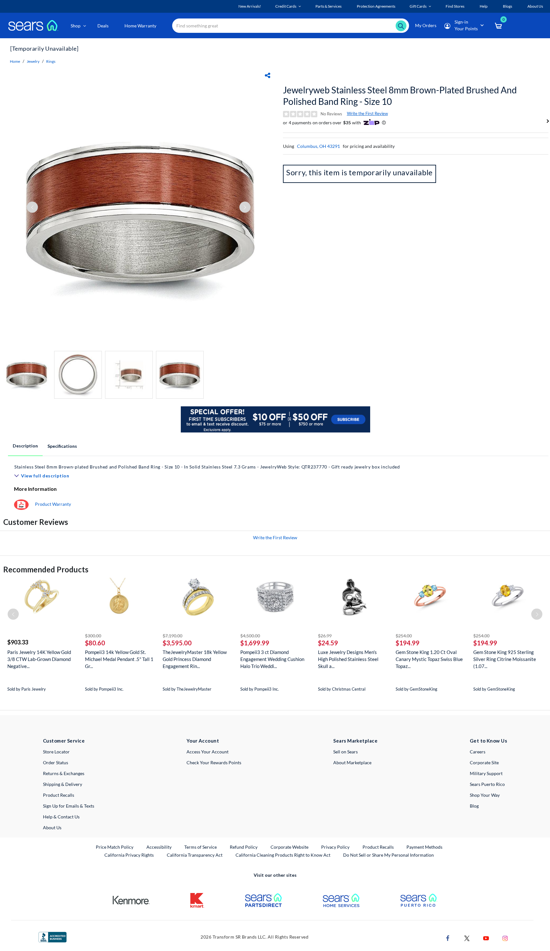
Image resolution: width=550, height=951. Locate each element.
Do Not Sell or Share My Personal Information (388, 855)
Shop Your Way (485, 795)
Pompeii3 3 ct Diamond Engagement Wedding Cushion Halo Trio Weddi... (272, 659)
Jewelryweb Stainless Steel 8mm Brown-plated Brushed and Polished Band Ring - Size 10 (400, 95)
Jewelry (33, 61)
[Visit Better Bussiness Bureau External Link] (53, 936)
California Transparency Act (194, 855)
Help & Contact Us (61, 816)
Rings (50, 61)
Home (15, 61)
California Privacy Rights (129, 855)
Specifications (62, 446)
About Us (52, 827)
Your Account (203, 741)
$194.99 (408, 643)
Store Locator (56, 751)
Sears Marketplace (355, 741)
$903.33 (17, 642)
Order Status (55, 762)
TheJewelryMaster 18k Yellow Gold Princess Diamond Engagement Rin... (195, 659)
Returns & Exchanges (63, 773)
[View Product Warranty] (21, 504)
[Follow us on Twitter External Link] (467, 937)
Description (25, 445)
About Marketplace (352, 762)
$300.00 (93, 635)
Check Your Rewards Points (214, 762)
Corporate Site (484, 762)
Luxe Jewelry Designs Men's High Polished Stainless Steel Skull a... (348, 659)
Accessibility (159, 847)
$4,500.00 (250, 635)
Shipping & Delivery (62, 784)
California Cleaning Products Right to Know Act (283, 855)
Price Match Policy (114, 847)
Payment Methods (424, 847)
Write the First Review (367, 113)
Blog (474, 806)
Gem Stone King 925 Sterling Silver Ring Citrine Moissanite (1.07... (504, 659)
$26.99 (325, 635)
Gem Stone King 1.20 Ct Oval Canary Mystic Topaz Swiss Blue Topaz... (429, 659)
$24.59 (328, 643)
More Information (35, 489)
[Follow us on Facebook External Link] (447, 937)
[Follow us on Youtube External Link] (486, 937)
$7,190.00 (172, 635)
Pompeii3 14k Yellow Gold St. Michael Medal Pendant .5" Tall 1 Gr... (119, 659)
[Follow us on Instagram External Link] (505, 937)
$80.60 (95, 643)
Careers (477, 751)
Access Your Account (208, 751)
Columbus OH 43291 (318, 146)
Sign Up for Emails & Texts (68, 806)
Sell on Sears (345, 751)
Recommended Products (45, 569)
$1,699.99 (254, 643)
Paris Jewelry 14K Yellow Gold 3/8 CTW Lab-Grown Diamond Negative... (39, 659)
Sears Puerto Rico (487, 784)
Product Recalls (58, 795)
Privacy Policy (335, 847)
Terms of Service (200, 847)
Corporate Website (290, 847)
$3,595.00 (177, 643)
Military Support (486, 773)
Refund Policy (243, 847)
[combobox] (290, 25)
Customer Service (64, 741)
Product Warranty (53, 504)
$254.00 (404, 635)
